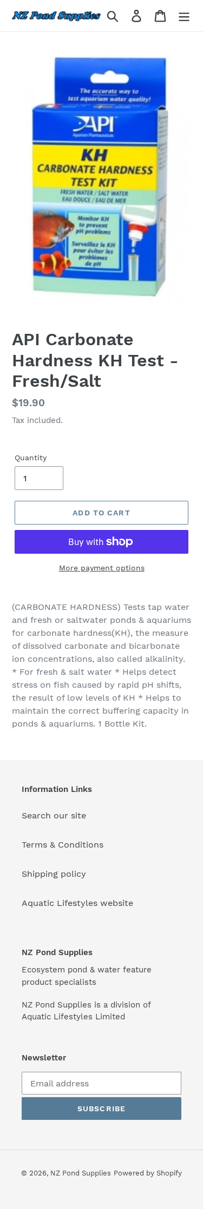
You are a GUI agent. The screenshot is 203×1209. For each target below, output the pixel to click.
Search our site (54, 815)
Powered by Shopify (148, 1173)
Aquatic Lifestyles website (77, 903)
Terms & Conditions (62, 844)
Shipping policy (54, 874)
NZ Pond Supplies (80, 1173)
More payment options (102, 567)
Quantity (31, 457)
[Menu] (184, 16)
